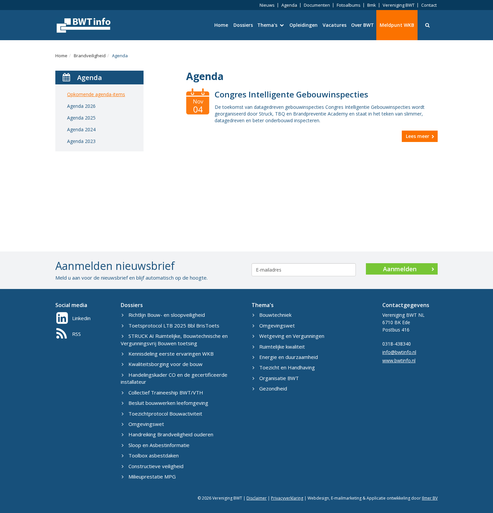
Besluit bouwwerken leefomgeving (168, 402)
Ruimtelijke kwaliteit (282, 346)
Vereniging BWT (399, 5)
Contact (429, 5)
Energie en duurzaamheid (288, 357)
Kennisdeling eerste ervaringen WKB (171, 353)
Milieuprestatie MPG (152, 476)
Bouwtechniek (275, 314)
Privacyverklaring (287, 498)
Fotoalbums (349, 5)
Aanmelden (400, 269)
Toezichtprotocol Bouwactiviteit (165, 413)
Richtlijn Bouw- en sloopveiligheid (166, 314)
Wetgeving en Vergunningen (291, 336)
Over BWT (362, 25)
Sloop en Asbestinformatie (158, 445)
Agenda (289, 5)
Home (221, 25)
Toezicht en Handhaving (287, 367)
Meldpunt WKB (397, 25)
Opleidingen (303, 25)
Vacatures (334, 25)
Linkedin (81, 318)
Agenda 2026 (81, 106)
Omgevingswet (146, 424)
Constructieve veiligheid (155, 466)
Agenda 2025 (81, 118)
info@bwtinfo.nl (399, 352)
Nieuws (267, 5)
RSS (76, 334)
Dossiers (243, 25)
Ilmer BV (430, 498)
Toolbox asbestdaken (153, 455)
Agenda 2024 (81, 129)
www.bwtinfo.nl (399, 360)
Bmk (371, 5)
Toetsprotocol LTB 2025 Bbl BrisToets (173, 325)
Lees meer (417, 136)
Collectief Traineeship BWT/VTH (165, 392)
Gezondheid (273, 388)
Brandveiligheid (90, 56)
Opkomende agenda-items (96, 94)
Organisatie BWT (279, 378)
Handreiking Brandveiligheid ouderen (170, 434)
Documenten (317, 5)
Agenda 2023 (81, 141)
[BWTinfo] (83, 25)
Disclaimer (256, 498)
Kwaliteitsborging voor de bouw (165, 364)
